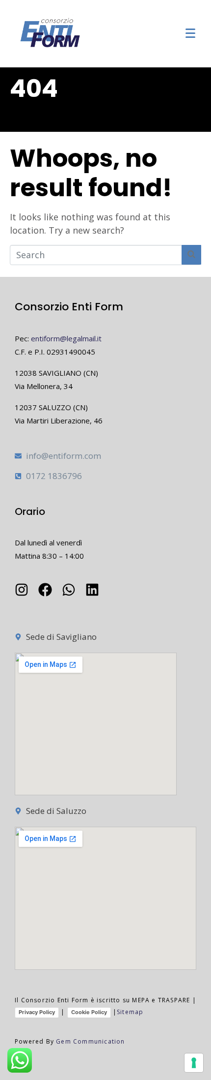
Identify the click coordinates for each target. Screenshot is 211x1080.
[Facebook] (45, 590)
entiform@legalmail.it (66, 338)
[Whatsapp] (69, 590)
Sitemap (130, 1012)
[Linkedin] (92, 590)
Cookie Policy (89, 1012)
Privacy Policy (37, 1012)
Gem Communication (90, 1041)
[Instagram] (21, 590)
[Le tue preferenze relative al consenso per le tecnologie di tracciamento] (194, 1062)
